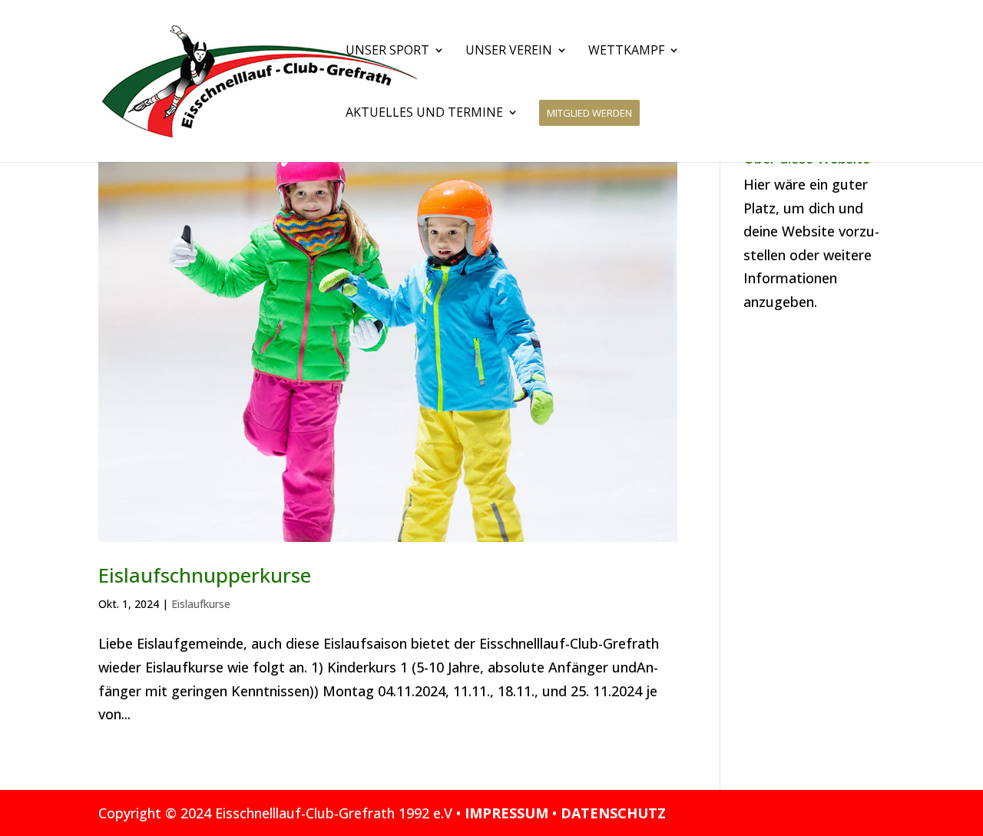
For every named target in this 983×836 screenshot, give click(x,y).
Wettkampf (626, 51)
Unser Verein (508, 51)
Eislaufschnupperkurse (204, 575)
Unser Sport (387, 51)
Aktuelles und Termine (424, 114)
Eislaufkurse (200, 603)
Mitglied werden (589, 113)
